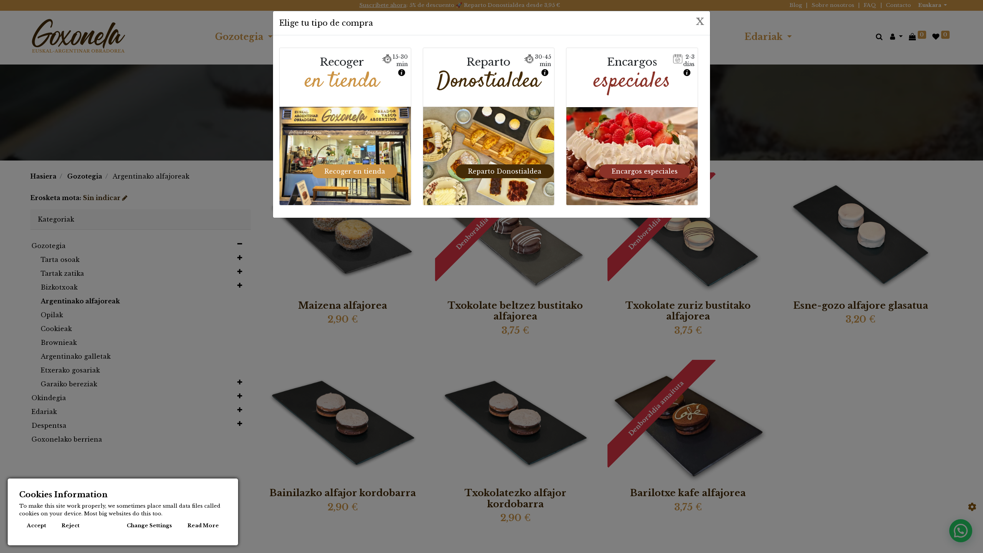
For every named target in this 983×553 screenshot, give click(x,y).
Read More (203, 525)
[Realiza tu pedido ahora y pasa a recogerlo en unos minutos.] (402, 70)
